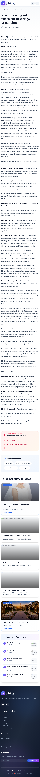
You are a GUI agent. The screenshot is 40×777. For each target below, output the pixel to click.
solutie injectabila (24, 463)
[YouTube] (7, 704)
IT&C (4, 720)
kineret (10, 463)
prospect (25, 468)
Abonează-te (33, 760)
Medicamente (18, 10)
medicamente (12, 468)
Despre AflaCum (6, 738)
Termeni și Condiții (6, 747)
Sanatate (9, 10)
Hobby (5, 723)
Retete (5, 717)
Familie (5, 715)
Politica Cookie (5, 744)
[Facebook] (3, 704)
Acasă (3, 10)
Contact (3, 741)
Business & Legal (8, 728)
